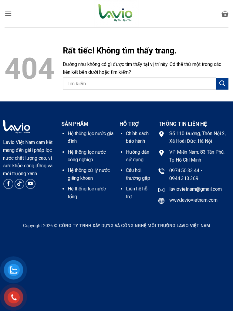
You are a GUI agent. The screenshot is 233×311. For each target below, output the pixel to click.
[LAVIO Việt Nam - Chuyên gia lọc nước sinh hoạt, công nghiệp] (116, 13)
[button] (8, 13)
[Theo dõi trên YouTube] (30, 184)
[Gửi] (222, 84)
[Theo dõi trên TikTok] (20, 184)
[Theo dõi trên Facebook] (8, 184)
